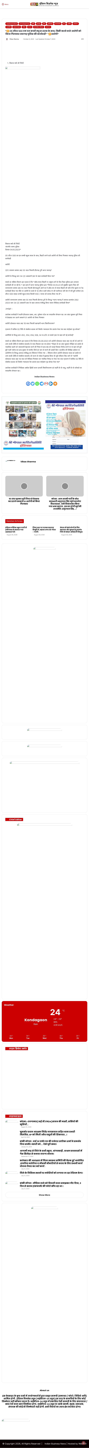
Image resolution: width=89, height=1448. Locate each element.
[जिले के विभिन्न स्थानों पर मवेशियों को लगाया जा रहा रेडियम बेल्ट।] (11, 1175)
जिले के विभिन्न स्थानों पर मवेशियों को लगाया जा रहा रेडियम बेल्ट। (51, 1172)
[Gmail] (46, 382)
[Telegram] (42, 382)
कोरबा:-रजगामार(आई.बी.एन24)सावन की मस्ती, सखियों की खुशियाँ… (49, 1123)
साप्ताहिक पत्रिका (38, 27)
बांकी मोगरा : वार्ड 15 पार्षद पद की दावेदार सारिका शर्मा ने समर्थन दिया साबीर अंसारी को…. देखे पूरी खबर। (50, 1143)
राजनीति (8, 27)
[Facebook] (28, 382)
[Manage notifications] (83, 1443)
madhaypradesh (11, 23)
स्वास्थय (48, 27)
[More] (55, 382)
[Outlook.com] (51, 382)
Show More (44, 1195)
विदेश (24, 27)
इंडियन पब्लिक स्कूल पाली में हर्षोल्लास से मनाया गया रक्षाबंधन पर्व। (16, 529)
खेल (44, 23)
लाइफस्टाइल (16, 27)
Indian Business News (55, 1443)
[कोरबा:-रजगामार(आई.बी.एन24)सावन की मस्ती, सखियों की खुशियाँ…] (11, 1124)
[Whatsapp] (37, 382)
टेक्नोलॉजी (57, 23)
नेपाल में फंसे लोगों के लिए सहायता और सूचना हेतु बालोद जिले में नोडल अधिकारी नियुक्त (71, 529)
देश (64, 23)
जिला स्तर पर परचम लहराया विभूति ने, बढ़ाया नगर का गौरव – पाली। (44, 529)
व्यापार (29, 27)
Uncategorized (24, 23)
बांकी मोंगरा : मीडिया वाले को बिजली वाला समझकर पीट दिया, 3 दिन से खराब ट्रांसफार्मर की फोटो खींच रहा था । (50, 1184)
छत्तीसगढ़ (50, 23)
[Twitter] (33, 382)
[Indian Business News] (44, 4)
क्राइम (38, 23)
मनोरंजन (76, 23)
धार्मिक (69, 23)
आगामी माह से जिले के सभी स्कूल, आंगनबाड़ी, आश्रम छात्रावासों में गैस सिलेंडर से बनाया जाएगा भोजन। (51, 1152)
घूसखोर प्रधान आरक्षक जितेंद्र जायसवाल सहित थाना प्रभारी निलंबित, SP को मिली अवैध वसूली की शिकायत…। (47, 1133)
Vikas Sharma (14, 39)
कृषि (33, 23)
